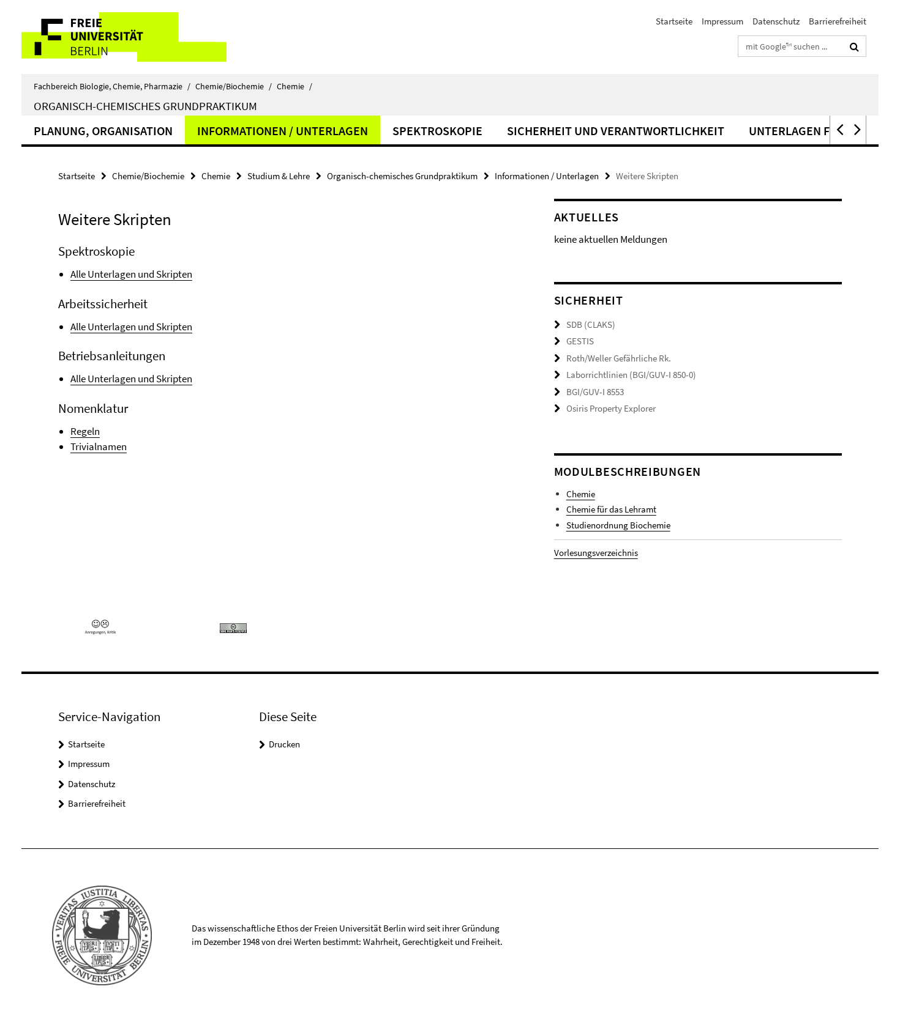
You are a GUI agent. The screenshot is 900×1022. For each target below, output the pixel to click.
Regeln (85, 431)
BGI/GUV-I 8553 (595, 392)
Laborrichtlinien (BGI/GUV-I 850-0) (631, 374)
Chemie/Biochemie (233, 86)
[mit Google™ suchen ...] (854, 46)
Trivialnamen (98, 446)
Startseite (674, 21)
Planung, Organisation (103, 130)
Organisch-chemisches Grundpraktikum (145, 105)
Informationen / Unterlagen (282, 130)
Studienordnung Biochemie (618, 525)
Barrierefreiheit (837, 21)
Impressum (722, 21)
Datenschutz (776, 21)
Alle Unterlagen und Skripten (131, 274)
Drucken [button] (284, 744)
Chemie (294, 86)
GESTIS (580, 341)
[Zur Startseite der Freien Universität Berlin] (124, 37)
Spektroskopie (437, 130)
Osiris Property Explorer (611, 408)
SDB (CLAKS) (590, 324)
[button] (839, 130)
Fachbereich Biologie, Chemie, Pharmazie (112, 86)
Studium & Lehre (278, 176)
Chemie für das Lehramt (611, 509)
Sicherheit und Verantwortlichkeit (615, 130)
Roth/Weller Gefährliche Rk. (618, 358)
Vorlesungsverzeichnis (596, 552)
